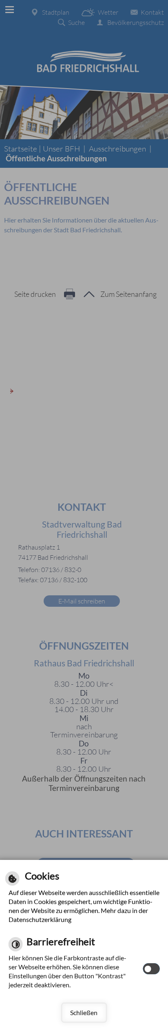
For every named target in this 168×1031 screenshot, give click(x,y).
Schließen (83, 1012)
